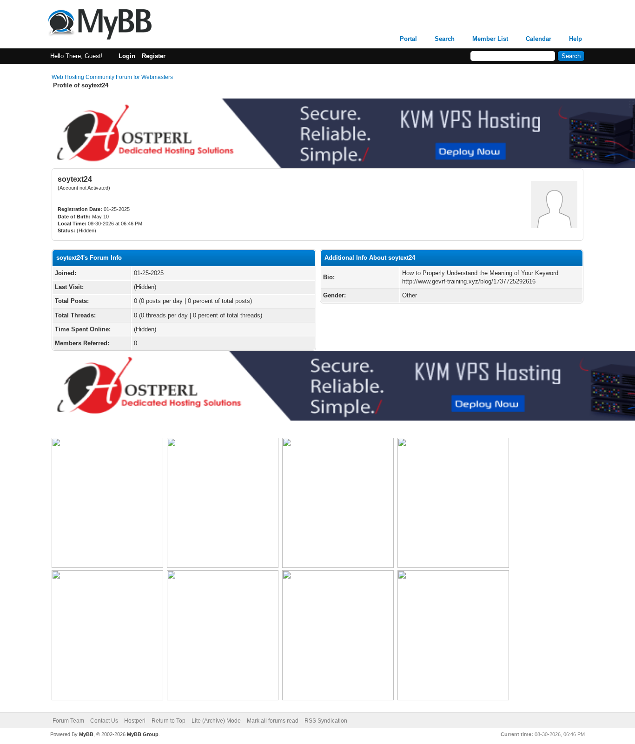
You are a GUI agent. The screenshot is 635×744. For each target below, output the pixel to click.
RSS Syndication (325, 721)
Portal (408, 38)
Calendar (538, 38)
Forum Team (68, 721)
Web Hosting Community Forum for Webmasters (112, 77)
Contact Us (104, 721)
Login (127, 56)
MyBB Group (143, 734)
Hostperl (135, 721)
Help (575, 38)
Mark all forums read (272, 721)
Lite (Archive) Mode (216, 721)
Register (153, 56)
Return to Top (168, 721)
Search (445, 38)
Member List (490, 38)
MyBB (86, 734)
